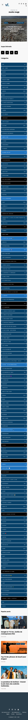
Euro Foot (14, 171)
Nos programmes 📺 (16, 712)
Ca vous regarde (14, 106)
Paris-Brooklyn (14, 437)
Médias (14, 395)
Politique (14, 452)
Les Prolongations (14, 368)
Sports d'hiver (14, 552)
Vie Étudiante (14, 590)
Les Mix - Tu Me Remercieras (14, 364)
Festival (14, 194)
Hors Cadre (14, 234)
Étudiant (14, 167)
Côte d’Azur (14, 121)
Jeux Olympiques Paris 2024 (14, 261)
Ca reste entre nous (14, 102)
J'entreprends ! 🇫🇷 (14, 249)
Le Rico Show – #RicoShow (14, 330)
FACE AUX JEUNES (14, 179)
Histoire (14, 226)
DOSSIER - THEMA (12, 22)
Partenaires (14, 441)
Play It (14, 448)
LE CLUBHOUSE (14, 307)
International (20, 22)
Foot (14, 202)
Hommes (14, 230)
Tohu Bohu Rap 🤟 (14, 575)
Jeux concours (14, 253)
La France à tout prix (14, 284)
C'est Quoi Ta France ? (14, 98)
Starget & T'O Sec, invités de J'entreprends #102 (11, 633)
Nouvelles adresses (14, 422)
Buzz (14, 95)
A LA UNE (5, 643)
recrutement (14, 472)
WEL (14, 602)
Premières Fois (14, 460)
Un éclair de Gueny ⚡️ (14, 586)
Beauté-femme (14, 79)
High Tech (14, 222)
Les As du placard (14, 353)
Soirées (14, 529)
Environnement (14, 160)
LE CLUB (14, 303)
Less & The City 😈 (14, 376)
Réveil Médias (14, 487)
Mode (14, 399)
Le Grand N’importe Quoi (14, 311)
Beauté (14, 75)
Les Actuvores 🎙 (14, 349)
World (14, 606)
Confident (14, 117)
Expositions (14, 175)
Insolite (14, 242)
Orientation (14, 433)
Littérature (14, 380)
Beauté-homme (14, 83)
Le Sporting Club (14, 334)
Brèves (6, 22)
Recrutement (19, 714)
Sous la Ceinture (14, 540)
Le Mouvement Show (14, 318)
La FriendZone (14, 288)
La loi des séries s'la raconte (14, 291)
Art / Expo (14, 68)
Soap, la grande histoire (14, 514)
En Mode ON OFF (14, 152)
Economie (14, 148)
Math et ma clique (14, 391)
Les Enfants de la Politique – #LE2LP (14, 360)
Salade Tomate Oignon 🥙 (14, 494)
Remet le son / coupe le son (14, 479)
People (14, 445)
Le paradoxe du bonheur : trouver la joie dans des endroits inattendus (13, 684)
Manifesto (14, 387)
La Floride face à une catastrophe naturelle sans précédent (14, 29)
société (14, 521)
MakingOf (14, 383)
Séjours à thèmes (14, 502)
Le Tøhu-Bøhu (14, 337)
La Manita (14, 295)
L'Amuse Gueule (14, 265)
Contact (12, 714)
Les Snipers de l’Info (14, 372)
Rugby (14, 491)
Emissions (6, 618)
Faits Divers (14, 186)
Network (14, 414)
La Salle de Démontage (14, 299)
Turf (14, 583)
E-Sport (14, 141)
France (14, 209)
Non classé (14, 418)
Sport (14, 548)
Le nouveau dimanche (14, 322)
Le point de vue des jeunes (14, 326)
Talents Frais (14, 560)
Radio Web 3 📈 (14, 468)
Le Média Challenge (14, 314)
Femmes (14, 190)
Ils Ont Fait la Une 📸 (14, 238)
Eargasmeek (14, 144)
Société (14, 517)
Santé (14, 498)
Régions (14, 475)
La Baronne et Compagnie (14, 272)
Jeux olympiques (14, 257)
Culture (14, 125)
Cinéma (14, 110)
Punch (14, 464)
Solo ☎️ (14, 533)
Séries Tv (14, 506)
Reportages (14, 483)
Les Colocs (14, 357)
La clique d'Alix (14, 280)
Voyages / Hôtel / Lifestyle (14, 598)
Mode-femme (14, 403)
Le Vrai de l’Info (14, 341)
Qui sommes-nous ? (6, 712)
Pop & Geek (14, 456)
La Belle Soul (14, 276)
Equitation (14, 163)
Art (14, 64)
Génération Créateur (14, 213)
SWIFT (14, 556)
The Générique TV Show (14, 571)
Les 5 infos (14, 345)
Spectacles (14, 544)
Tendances (14, 563)
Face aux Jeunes (14, 183)
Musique (14, 410)
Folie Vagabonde (14, 198)
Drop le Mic (14, 137)
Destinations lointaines (14, 129)
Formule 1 (14, 206)
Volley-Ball (14, 594)
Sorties (14, 537)
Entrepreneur (14, 156)
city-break (14, 114)
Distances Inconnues (14, 133)
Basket (14, 72)
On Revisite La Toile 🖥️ (14, 429)
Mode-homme (14, 406)
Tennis (14, 567)
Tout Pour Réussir (14, 579)
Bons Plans (14, 87)
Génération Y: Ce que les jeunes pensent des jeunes (14, 218)
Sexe (14, 510)
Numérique (14, 426)
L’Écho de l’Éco (14, 268)
